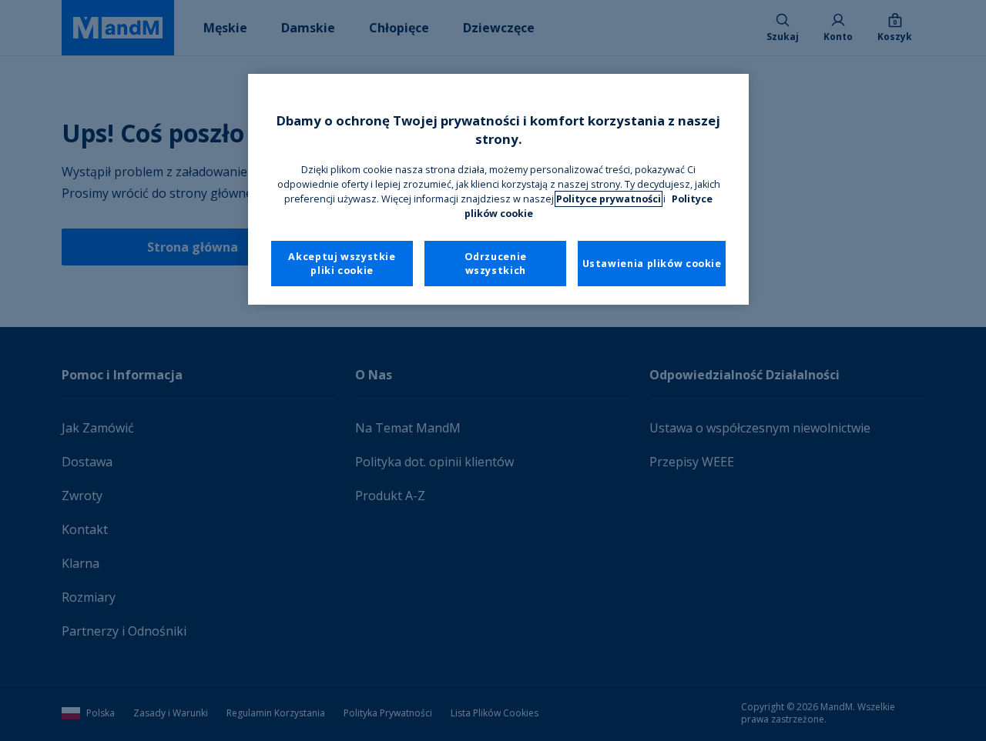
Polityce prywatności (608, 198)
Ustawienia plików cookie (652, 263)
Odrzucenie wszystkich (495, 263)
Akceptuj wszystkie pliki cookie (341, 263)
